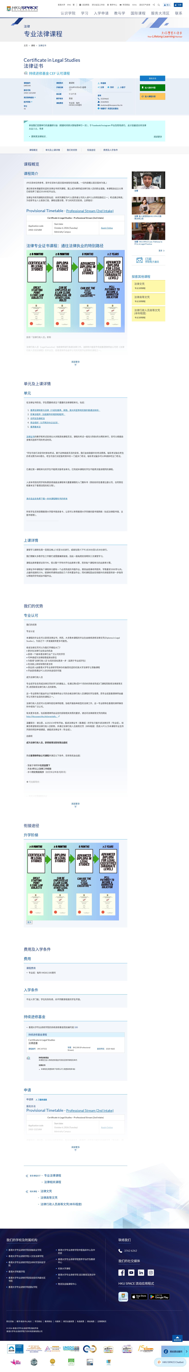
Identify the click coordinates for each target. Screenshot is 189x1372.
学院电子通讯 (152, 260)
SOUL (134, 5)
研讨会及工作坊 (98, 5)
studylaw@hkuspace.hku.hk (111, 105)
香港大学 (61, 5)
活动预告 (85, 5)
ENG (69, 5)
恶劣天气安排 (144, 5)
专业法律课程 (43, 34)
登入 (168, 5)
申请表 (103, 83)
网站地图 (90, 1321)
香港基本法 (35, 427)
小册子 (122, 87)
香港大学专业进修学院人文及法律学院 (25, 1256)
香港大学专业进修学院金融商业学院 (24, 1250)
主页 (26, 45)
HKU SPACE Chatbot (173, 1362)
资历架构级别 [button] (29, 97)
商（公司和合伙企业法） (44, 422)
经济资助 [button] (27, 102)
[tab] (75, 164)
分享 (102, 87)
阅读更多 (158, 137)
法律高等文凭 (48, 1197)
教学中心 (113, 5)
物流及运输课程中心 (67, 1284)
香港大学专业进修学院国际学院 (22, 1287)
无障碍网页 (101, 1321)
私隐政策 (80, 1321)
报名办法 (152, 78)
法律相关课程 (52, 1182)
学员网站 (126, 5)
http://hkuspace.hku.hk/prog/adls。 (42, 716)
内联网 (57, 1321)
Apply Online (107, 228)
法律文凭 (46, 1191)
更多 (161, 251)
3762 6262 (130, 1250)
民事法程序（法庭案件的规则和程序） (47, 414)
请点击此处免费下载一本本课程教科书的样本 (47, 498)
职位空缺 (10, 1321)
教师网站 (48, 1321)
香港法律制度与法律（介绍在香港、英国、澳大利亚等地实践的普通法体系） (65, 410)
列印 (112, 87)
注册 (179, 5)
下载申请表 (42, 1100)
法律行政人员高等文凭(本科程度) (61, 1204)
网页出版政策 (68, 1321)
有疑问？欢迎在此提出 (109, 108)
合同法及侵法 (37, 418)
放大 (29, 922)
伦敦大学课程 (64, 1268)
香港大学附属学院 (16, 1271)
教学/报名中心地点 (24, 1321)
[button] (158, 4)
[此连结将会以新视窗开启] (139, 1297)
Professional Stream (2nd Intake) (90, 211)
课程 (33, 45)
